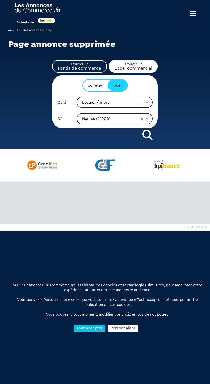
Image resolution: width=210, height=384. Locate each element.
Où (60, 119)
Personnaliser (123, 328)
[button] (142, 102)
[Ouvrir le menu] (192, 13)
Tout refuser (196, 227)
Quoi (61, 102)
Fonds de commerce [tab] (79, 66)
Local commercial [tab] (133, 66)
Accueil (13, 30)
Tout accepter (89, 328)
